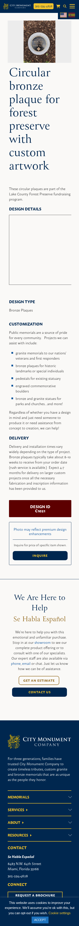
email (26, 663)
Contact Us (40, 692)
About (14, 822)
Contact (17, 847)
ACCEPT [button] (40, 920)
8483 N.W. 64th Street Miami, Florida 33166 (24, 866)
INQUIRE (40, 555)
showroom (42, 642)
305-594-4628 (43, 6)
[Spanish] (71, 15)
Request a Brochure (35, 895)
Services (16, 809)
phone (16, 663)
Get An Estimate (39, 680)
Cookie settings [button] (59, 913)
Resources (18, 835)
